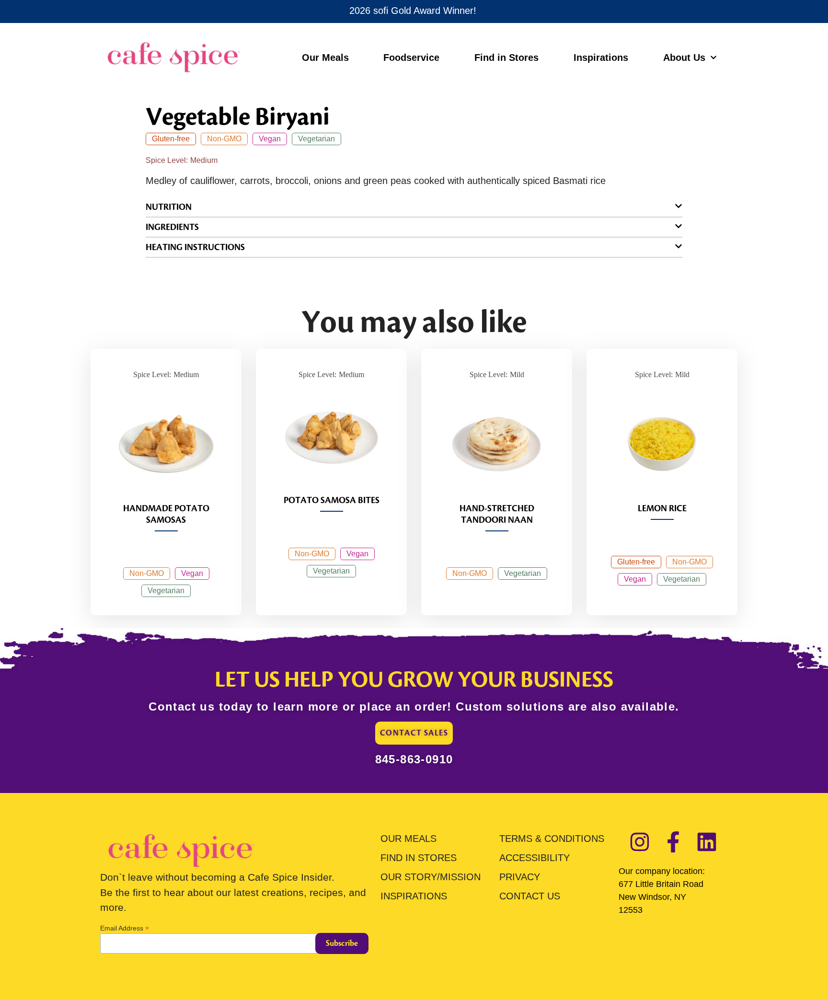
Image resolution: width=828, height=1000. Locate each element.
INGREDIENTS (172, 227)
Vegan (270, 139)
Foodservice (411, 57)
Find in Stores (506, 57)
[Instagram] (639, 841)
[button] (414, 207)
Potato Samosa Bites (332, 500)
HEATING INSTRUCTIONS (195, 247)
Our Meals (325, 57)
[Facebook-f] (673, 841)
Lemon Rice (662, 508)
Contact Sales (414, 733)
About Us (684, 57)
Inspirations (601, 57)
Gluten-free (171, 139)
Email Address (124, 928)
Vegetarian (316, 139)
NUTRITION (169, 207)
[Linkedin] (706, 841)
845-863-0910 (414, 759)
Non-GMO (224, 139)
